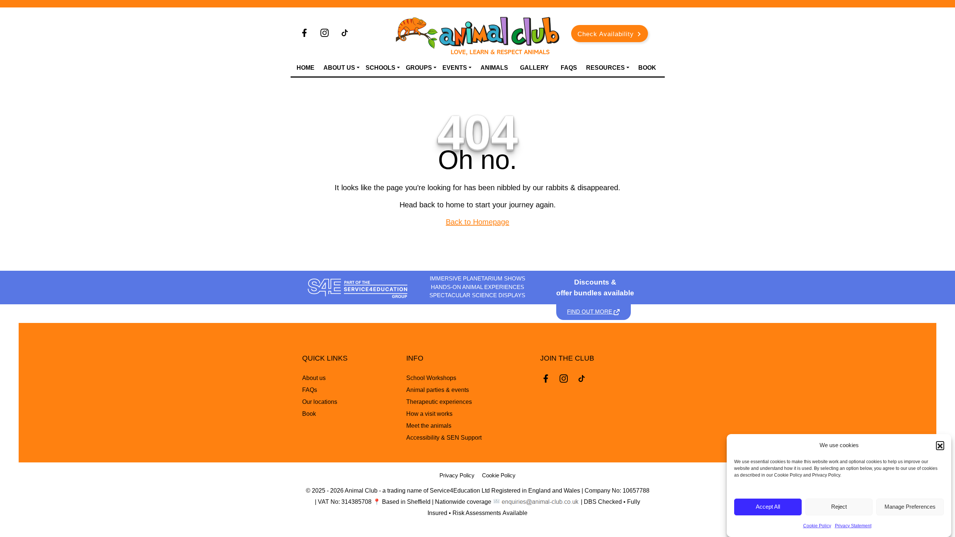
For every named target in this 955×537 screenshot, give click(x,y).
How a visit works (429, 414)
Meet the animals (428, 426)
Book (647, 68)
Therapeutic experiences (439, 402)
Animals (494, 68)
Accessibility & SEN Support (444, 437)
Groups (419, 68)
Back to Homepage (477, 222)
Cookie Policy (817, 525)
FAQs (569, 68)
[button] (940, 445)
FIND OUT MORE (590, 311)
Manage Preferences (910, 507)
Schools (380, 68)
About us (314, 378)
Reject (839, 507)
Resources (605, 68)
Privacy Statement (853, 525)
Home (305, 68)
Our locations (319, 402)
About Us (339, 68)
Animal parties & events (437, 390)
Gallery (534, 68)
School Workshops (431, 378)
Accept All (768, 507)
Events (454, 68)
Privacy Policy (457, 475)
